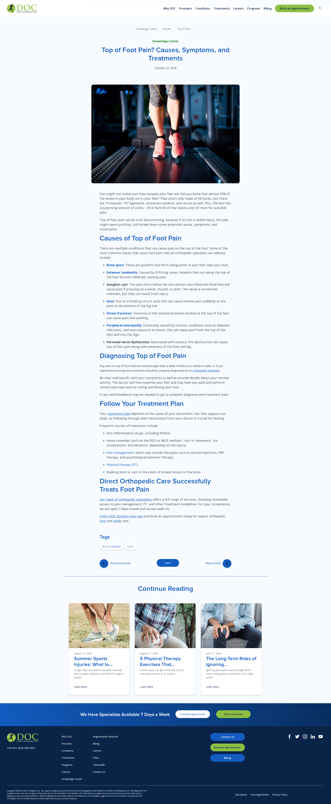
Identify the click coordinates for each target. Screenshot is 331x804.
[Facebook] (289, 736)
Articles (167, 28)
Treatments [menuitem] (221, 8)
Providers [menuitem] (185, 8)
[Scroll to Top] (323, 796)
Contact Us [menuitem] (99, 772)
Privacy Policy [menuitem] (279, 794)
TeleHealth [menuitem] (99, 764)
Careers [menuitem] (238, 8)
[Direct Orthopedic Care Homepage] (22, 8)
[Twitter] (297, 736)
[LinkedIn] (312, 736)
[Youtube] (320, 736)
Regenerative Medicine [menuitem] (105, 736)
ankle (117, 521)
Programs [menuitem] (253, 8)
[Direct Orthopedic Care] (33, 737)
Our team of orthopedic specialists (126, 499)
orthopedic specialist (206, 370)
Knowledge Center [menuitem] (72, 779)
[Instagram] (305, 736)
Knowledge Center (147, 28)
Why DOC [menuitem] (169, 8)
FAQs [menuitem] (96, 757)
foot (103, 521)
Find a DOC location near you (121, 516)
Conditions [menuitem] (202, 8)
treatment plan (118, 414)
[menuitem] (294, 8)
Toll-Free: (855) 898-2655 (21, 748)
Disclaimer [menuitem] (241, 794)
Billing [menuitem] (268, 8)
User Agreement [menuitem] (259, 794)
